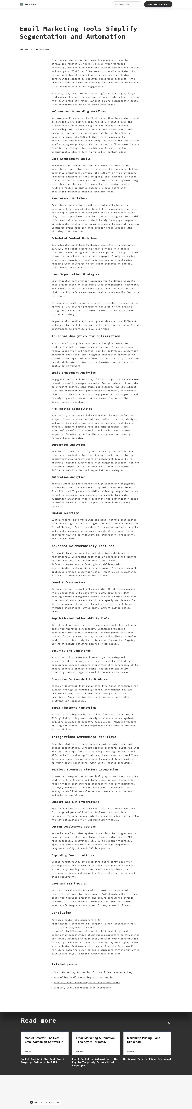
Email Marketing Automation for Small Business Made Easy (93, 972)
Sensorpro (99, 71)
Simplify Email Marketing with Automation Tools (87, 982)
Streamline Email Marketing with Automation (84, 977)
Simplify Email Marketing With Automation (82, 987)
